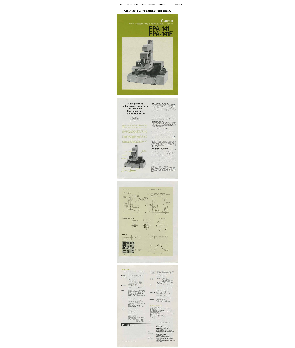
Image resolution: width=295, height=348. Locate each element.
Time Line (128, 4)
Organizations (162, 4)
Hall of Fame (151, 4)
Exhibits (136, 4)
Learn (170, 4)
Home (121, 4)
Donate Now (178, 4)
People (143, 4)
